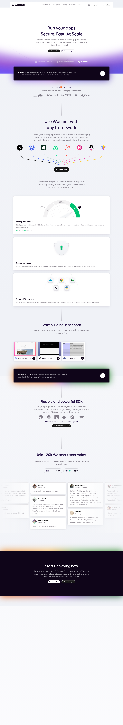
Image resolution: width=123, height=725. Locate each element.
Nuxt (55, 152)
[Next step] (102, 73)
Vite (102, 152)
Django (43, 152)
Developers (55, 4)
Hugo (79, 152)
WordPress (31, 152)
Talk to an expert (68, 51)
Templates (72, 4)
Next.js (19, 152)
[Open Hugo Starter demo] (58, 358)
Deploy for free (54, 582)
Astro (91, 152)
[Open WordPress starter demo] (33, 358)
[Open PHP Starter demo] (82, 358)
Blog (79, 4)
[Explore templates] (102, 375)
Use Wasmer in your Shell (61, 426)
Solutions (45, 4)
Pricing (65, 4)
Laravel (67, 152)
